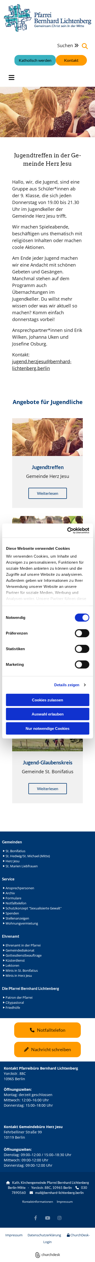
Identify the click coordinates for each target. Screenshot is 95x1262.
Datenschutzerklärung (44, 1235)
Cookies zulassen (47, 700)
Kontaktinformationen (37, 1201)
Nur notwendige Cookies (47, 728)
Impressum (65, 1201)
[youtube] (47, 1217)
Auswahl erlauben (48, 714)
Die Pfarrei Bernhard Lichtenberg (30, 988)
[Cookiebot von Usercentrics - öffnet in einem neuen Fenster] (67, 530)
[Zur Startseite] (47, 18)
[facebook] (35, 1217)
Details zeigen (66, 685)
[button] (71, 60)
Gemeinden (12, 842)
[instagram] (59, 1217)
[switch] (82, 633)
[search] (85, 46)
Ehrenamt (10, 936)
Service (8, 879)
